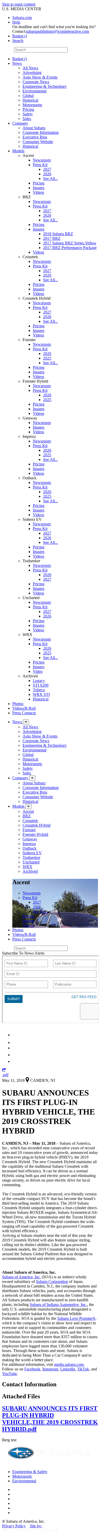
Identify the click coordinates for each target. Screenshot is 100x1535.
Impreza (29, 843)
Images (38, 188)
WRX (27, 866)
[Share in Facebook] (15, 1042)
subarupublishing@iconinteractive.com (57, 31)
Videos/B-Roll (24, 708)
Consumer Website (38, 141)
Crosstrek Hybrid (37, 825)
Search (7, 49)
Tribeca (39, 690)
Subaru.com (22, 17)
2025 (47, 358)
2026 (47, 174)
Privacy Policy (14, 1526)
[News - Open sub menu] (26, 722)
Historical (30, 100)
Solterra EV (32, 853)
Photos (17, 703)
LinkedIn (67, 1369)
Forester (29, 830)
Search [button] (17, 40)
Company (20, 123)
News (17, 63)
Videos (38, 192)
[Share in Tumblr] (14, 1055)
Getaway (30, 839)
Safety (28, 114)
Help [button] (16, 22)
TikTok (83, 1369)
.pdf (5, 1075)
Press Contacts (24, 713)
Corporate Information (41, 132)
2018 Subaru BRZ (58, 234)
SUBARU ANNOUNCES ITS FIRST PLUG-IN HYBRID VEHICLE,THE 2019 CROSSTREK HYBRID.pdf (50, 1418)
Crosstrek (30, 820)
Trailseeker (31, 857)
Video (38, 671)
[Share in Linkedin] (15, 1035)
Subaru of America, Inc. (21, 1277)
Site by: (36, 1526)
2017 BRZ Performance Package (70, 247)
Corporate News (36, 82)
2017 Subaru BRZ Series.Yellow (69, 243)
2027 (47, 169)
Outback (29, 848)
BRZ (27, 816)
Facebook (32, 1369)
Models (18, 151)
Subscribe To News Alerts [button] (23, 953)
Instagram (50, 1369)
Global (28, 95)
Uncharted (31, 862)
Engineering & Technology (45, 86)
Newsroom (42, 160)
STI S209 (40, 685)
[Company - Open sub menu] (32, 778)
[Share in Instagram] (15, 1061)
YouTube (9, 1373)
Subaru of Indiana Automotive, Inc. (58, 1304)
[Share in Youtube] (15, 1048)
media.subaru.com (69, 1364)
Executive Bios (35, 137)
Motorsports (32, 105)
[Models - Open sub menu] (28, 806)
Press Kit (40, 165)
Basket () (19, 36)
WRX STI (41, 694)
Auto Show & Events (40, 77)
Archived (30, 871)
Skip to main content (18, 4)
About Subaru (34, 128)
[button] (4, 1070)
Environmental (34, 91)
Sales (27, 118)
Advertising (32, 72)
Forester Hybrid (35, 834)
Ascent (28, 811)
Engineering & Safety (29, 1471)
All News (30, 68)
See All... (50, 178)
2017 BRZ (52, 238)
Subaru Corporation (52, 1281)
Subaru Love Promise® (76, 1318)
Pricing (28, 109)
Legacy (39, 680)
